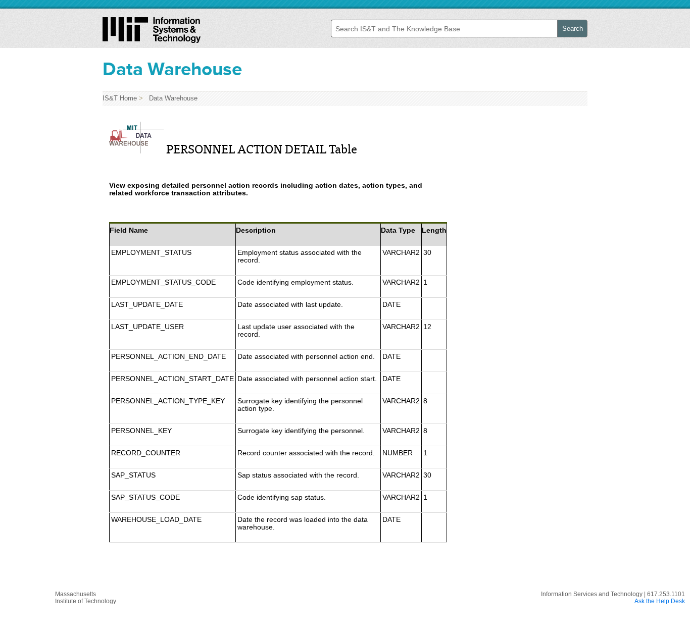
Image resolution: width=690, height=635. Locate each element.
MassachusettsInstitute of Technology (85, 598)
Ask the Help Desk (659, 601)
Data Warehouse (171, 98)
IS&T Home (120, 98)
